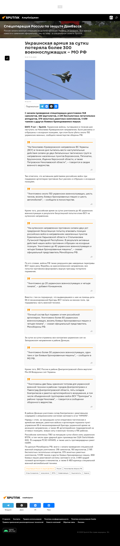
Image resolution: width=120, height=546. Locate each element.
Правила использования (32, 519)
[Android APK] (10, 530)
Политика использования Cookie (83, 519)
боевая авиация (63, 473)
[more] (91, 169)
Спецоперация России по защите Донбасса (40, 468)
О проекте (6, 519)
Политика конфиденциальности (56, 519)
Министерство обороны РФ (73, 468)
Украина (86, 473)
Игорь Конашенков (32, 473)
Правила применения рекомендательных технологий (22, 522)
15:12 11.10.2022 (30, 57)
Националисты (76, 473)
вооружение (45, 473)
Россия (59, 468)
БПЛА (54, 473)
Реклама (81, 522)
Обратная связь (69, 522)
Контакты (16, 519)
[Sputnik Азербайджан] (11, 20)
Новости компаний (53, 522)
